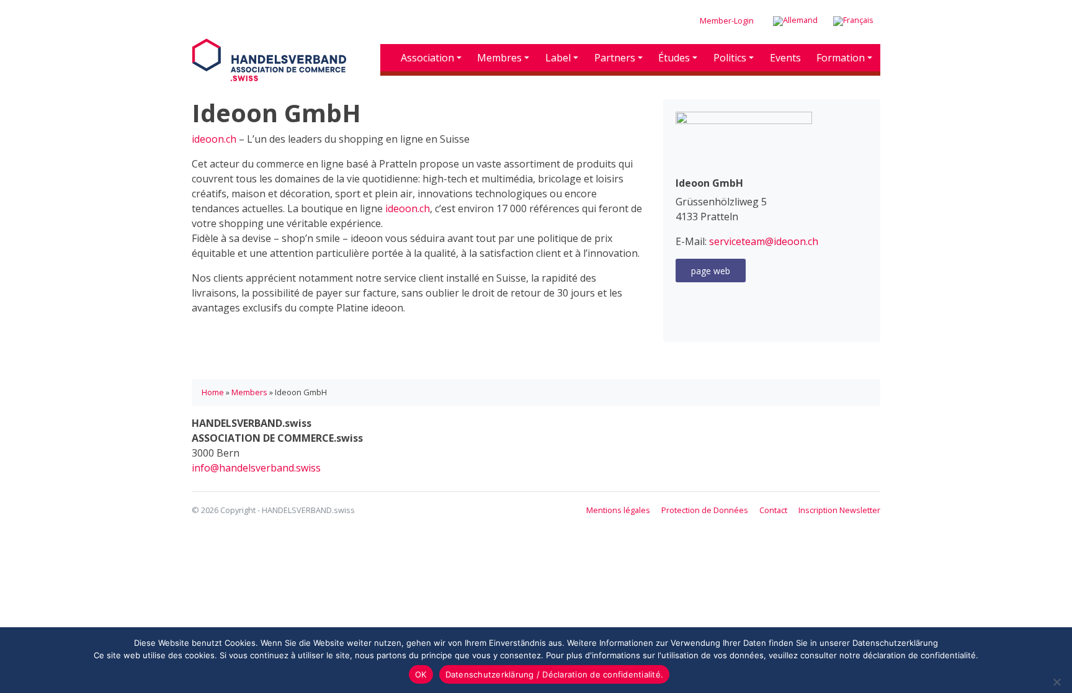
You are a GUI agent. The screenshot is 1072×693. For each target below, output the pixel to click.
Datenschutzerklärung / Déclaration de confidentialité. (554, 674)
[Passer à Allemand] (795, 21)
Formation (840, 58)
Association (427, 58)
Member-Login (727, 20)
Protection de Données (704, 510)
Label (558, 58)
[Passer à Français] (853, 21)
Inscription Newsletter (839, 510)
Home (213, 392)
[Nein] (1056, 682)
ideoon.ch (214, 139)
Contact (773, 510)
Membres (499, 58)
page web (710, 271)
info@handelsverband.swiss (256, 468)
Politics (729, 58)
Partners (614, 58)
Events (785, 58)
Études (674, 58)
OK (421, 674)
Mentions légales (618, 510)
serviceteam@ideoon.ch (763, 241)
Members (249, 392)
